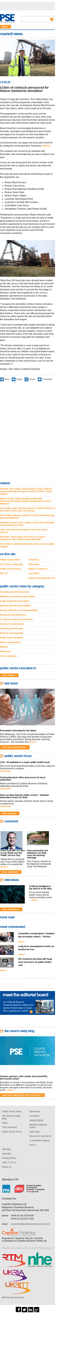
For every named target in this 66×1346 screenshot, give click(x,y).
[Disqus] (27, 432)
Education (5, 651)
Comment (47, 379)
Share (32, 379)
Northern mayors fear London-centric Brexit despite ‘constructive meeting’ (27, 523)
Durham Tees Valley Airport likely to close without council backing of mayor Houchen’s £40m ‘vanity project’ (26, 491)
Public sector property (11, 637)
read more (5, 771)
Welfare (4, 647)
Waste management (10, 642)
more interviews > (11, 909)
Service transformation (12, 624)
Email (19, 379)
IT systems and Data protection (16, 619)
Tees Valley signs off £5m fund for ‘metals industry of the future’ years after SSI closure (27, 509)
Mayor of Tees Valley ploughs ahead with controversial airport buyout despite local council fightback (25, 501)
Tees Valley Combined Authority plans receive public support (27, 545)
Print (7, 379)
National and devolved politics (15, 605)
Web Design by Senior (13, 1297)
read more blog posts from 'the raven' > (22, 1095)
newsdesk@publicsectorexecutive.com (30, 1224)
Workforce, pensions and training (17, 596)
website (46, 146)
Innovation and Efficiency (13, 615)
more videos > (9, 675)
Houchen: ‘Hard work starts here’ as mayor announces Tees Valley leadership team (22, 538)
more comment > (11, 872)
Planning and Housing (11, 628)
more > (33, 742)
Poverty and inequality (11, 633)
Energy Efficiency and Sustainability (19, 610)
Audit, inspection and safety (14, 601)
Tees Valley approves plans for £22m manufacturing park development (27, 516)
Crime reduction (8, 656)
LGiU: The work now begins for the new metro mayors (23, 531)
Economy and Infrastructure (14, 592)
